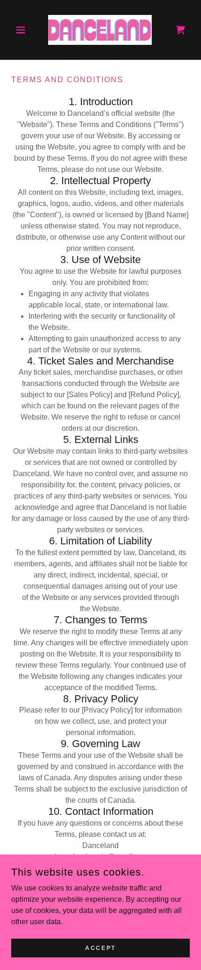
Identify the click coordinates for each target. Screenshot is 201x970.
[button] (24, 30)
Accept (100, 947)
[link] (100, 30)
